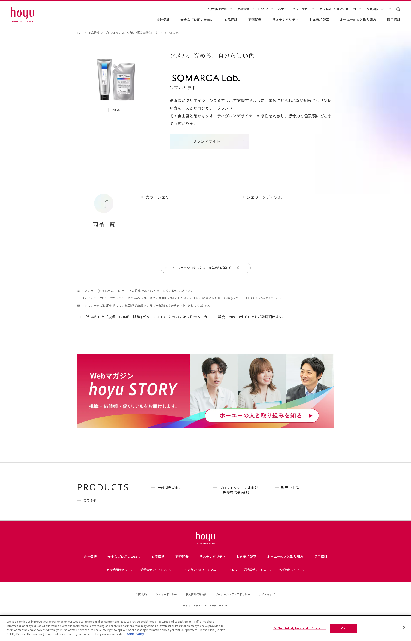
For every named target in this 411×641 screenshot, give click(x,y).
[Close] (404, 627)
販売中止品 (290, 487)
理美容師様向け (217, 9)
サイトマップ (267, 594)
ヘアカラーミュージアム (294, 9)
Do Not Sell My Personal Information (299, 628)
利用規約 (141, 594)
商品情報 (231, 19)
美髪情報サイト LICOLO (253, 9)
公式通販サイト (377, 9)
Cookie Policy (134, 634)
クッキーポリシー (166, 594)
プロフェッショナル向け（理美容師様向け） (132, 32)
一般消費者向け (169, 487)
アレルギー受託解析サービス (338, 9)
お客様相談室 (319, 19)
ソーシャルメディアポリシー (233, 594)
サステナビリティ (285, 19)
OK (343, 628)
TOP (80, 32)
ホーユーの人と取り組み (358, 19)
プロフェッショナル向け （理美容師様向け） (238, 490)
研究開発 (255, 19)
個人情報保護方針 (196, 594)
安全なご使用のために (197, 19)
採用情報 (393, 19)
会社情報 (163, 19)
